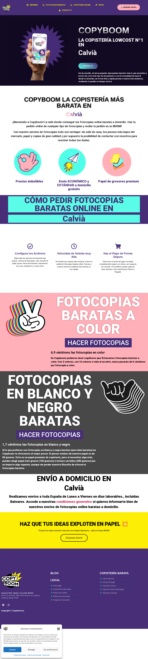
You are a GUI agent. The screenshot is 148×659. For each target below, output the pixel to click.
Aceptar (12, 650)
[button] (58, 629)
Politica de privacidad (34, 655)
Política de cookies (20, 655)
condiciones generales (74, 502)
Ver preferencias (51, 650)
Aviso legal (45, 655)
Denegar (31, 650)
